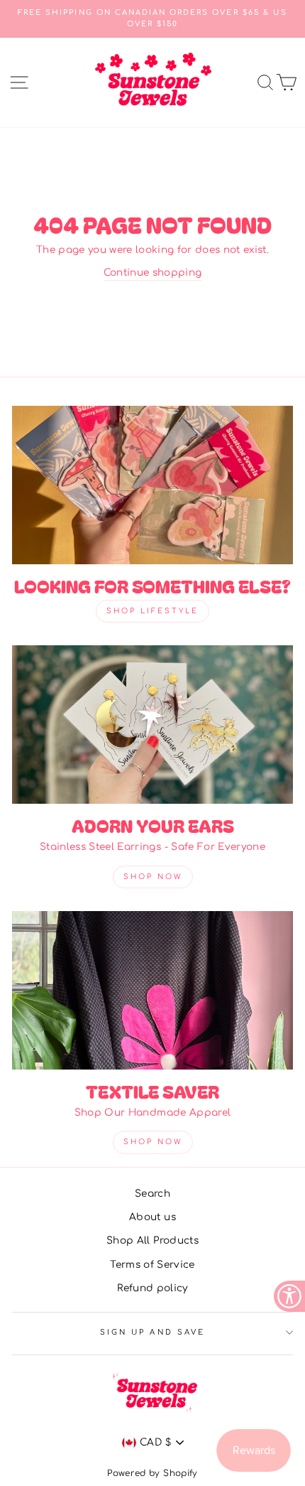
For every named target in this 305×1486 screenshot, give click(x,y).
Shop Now (152, 877)
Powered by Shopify (152, 1473)
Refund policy (152, 1288)
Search (152, 1193)
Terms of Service (152, 1264)
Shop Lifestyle (152, 611)
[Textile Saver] (152, 990)
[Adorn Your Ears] (152, 724)
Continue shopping (153, 272)
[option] (152, 19)
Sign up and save (152, 1332)
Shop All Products (152, 1240)
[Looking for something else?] (152, 485)
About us (152, 1217)
